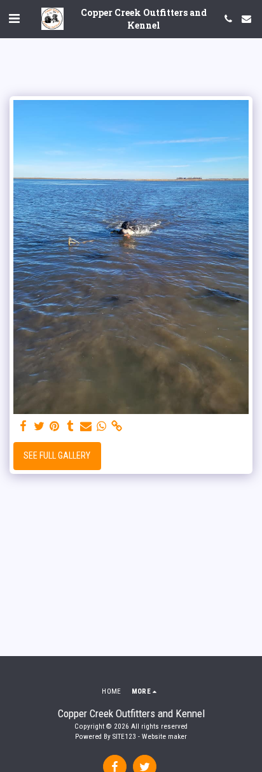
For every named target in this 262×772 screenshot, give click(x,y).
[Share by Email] (86, 426)
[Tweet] (39, 426)
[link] (117, 426)
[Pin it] (54, 426)
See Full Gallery (57, 455)
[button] (14, 18)
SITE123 (124, 737)
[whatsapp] (101, 426)
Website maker (164, 737)
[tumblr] (70, 426)
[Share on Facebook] (23, 426)
